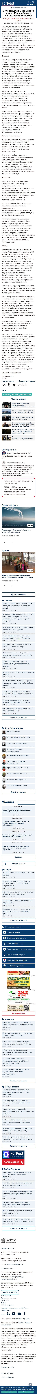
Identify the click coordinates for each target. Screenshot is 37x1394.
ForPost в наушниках (16, 966)
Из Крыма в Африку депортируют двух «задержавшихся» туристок (17, 628)
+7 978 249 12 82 (7, 1268)
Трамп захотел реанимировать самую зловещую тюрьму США (22, 411)
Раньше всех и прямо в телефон (19, 949)
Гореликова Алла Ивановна (17, 768)
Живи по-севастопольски (17, 960)
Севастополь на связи (13, 927)
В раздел (18, 857)
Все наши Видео (13, 932)
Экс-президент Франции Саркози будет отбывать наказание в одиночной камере (23, 431)
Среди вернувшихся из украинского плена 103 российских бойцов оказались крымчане (18, 1024)
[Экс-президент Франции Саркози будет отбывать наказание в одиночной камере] (6, 430)
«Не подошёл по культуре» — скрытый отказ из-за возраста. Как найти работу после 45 (17, 683)
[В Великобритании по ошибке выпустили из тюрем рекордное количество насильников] (6, 423)
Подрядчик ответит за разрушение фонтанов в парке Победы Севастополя (17, 692)
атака (31, 525)
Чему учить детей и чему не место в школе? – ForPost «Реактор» (16, 645)
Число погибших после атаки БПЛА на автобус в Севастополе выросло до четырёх (17, 605)
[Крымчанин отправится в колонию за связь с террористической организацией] (6, 404)
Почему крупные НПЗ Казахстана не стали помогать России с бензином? (16, 637)
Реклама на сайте (7, 1248)
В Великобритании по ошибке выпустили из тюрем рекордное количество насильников (23, 424)
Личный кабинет (18, 864)
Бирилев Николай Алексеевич (18, 737)
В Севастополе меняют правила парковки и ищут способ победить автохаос (16, 663)
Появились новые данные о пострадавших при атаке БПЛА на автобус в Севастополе (15, 1061)
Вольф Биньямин (13, 731)
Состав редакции (7, 1305)
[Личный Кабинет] (29, 2)
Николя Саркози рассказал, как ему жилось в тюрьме (22, 418)
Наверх (30, 1385)
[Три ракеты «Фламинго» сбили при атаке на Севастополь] (18, 508)
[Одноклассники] (9, 384)
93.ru (12, 376)
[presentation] (5, 541)
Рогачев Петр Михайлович (17, 743)
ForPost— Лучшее (22, 1319)
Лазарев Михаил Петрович (17, 773)
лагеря (30, 571)
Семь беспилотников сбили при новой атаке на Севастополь (17, 709)
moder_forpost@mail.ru (14, 1264)
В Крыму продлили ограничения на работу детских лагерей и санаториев (17, 576)
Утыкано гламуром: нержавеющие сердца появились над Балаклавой (17, 835)
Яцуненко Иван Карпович (17, 785)
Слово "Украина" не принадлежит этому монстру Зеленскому (17, 811)
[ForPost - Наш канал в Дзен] (27, 1314)
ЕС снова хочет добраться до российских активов (18, 673)
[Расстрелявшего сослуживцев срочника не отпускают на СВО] (6, 436)
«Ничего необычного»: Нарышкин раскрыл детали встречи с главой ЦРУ (17, 654)
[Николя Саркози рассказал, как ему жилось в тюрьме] (6, 417)
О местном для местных (16, 938)
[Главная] (8, 3)
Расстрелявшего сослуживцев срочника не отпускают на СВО (22, 438)
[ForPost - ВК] (13, 1314)
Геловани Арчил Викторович (18, 755)
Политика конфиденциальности (23, 1389)
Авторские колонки (8, 1298)
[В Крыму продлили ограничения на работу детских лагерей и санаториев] (18, 553)
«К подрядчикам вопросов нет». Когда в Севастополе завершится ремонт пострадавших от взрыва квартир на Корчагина (18, 617)
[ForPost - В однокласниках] (24, 1314)
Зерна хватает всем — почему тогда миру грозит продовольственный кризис (16, 911)
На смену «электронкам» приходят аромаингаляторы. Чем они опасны (16, 701)
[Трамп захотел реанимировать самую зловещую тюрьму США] (6, 410)
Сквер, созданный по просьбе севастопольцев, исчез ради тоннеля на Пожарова (18, 1111)
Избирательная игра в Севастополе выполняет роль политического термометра (15, 848)
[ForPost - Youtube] (19, 1314)
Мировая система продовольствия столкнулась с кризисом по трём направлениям (16, 883)
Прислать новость (18, 594)
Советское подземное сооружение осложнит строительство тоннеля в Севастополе (16, 1092)
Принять (26, 1392)
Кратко (4, 1302)
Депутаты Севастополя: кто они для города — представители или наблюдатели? (15, 823)
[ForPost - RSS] (8, 1314)
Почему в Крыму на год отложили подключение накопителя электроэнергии (15, 1071)
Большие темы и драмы (16, 955)
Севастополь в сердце (15, 943)
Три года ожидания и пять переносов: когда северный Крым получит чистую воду (17, 1193)
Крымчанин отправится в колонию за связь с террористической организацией (23, 405)
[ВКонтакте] (4, 384)
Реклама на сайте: (8, 1367)
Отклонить (9, 1392)
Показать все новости (18, 718)
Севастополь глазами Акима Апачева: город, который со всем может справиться (16, 1174)
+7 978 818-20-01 (7, 1373)
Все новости (6, 1296)
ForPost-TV (5, 1300)
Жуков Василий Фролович (17, 779)
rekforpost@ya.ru (7, 1377)
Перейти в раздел (18, 792)
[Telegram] (14, 384)
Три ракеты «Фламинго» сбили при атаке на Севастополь (16, 531)
